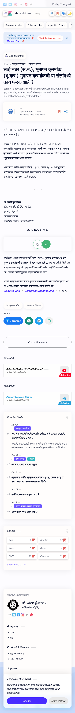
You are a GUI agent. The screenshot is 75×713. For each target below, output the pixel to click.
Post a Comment (37, 342)
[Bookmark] (58, 13)
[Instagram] (22, 615)
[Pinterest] (31, 615)
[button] (63, 13)
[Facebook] (18, 615)
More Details (58, 700)
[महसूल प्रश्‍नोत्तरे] (22, 428)
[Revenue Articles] (13, 25)
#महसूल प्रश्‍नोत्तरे (13, 305)
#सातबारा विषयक (33, 305)
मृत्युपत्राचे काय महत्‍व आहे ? (24, 511)
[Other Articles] (35, 25)
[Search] (52, 13)
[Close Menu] (67, 38)
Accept (27, 700)
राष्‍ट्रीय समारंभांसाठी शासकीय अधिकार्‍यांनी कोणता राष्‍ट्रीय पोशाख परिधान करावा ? (38, 436)
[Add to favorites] (59, 111)
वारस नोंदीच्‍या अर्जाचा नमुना (24, 464)
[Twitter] (27, 615)
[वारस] (31, 459)
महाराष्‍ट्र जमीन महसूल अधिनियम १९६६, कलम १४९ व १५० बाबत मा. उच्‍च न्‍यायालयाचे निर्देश (37, 479)
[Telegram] (14, 615)
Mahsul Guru (22, 13)
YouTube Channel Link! (50, 38)
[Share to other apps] (49, 321)
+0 (46, 244)
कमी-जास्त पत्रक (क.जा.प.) (25, 494)
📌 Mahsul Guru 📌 (20, 40)
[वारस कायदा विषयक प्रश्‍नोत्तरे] (28, 506)
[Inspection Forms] (56, 25)
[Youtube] (9, 615)
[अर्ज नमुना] (20, 459)
